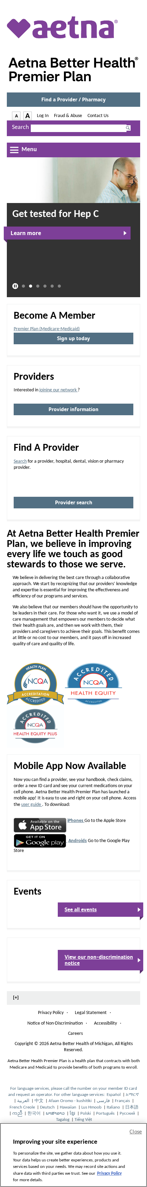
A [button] (18, 116)
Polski (86, 1113)
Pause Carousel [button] (15, 286)
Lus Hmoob (92, 1107)
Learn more (26, 233)
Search (20, 127)
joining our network (58, 390)
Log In (43, 115)
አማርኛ (132, 1094)
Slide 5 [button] (52, 287)
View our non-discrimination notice (99, 962)
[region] (73, 1155)
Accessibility (105, 1023)
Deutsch (48, 1107)
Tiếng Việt (83, 1119)
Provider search (73, 503)
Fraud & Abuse (68, 115)
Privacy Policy (51, 1012)
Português (106, 1113)
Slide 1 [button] (23, 287)
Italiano (114, 1107)
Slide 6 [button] (59, 287)
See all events (81, 910)
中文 (39, 1101)
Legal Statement (91, 1012)
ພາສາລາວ (56, 1113)
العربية (23, 1101)
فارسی (104, 1101)
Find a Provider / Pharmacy (75, 102)
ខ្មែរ (73, 1113)
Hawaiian (68, 1107)
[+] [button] (16, 997)
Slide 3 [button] (37, 287)
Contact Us (98, 115)
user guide (31, 804)
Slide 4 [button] (44, 287)
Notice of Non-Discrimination (55, 1024)
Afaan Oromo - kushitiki (71, 1101)
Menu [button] (29, 150)
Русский (128, 1113)
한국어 (34, 1113)
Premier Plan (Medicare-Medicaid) (47, 329)
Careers (75, 1033)
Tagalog (63, 1119)
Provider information (75, 410)
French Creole (23, 1107)
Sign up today (73, 338)
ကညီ (17, 1113)
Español (114, 1094)
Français (123, 1101)
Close (136, 1132)
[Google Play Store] (40, 840)
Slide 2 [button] (30, 287)
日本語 (131, 1107)
